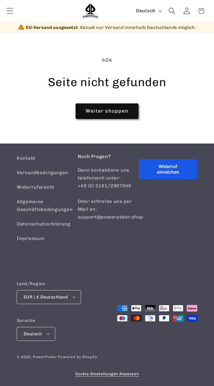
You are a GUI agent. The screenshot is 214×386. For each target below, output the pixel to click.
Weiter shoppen (107, 111)
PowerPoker (45, 357)
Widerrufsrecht (35, 187)
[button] (10, 11)
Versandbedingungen (42, 172)
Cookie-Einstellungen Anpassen (107, 374)
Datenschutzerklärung (43, 224)
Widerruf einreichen (168, 169)
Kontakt (26, 158)
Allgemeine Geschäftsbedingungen (44, 205)
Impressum (30, 238)
